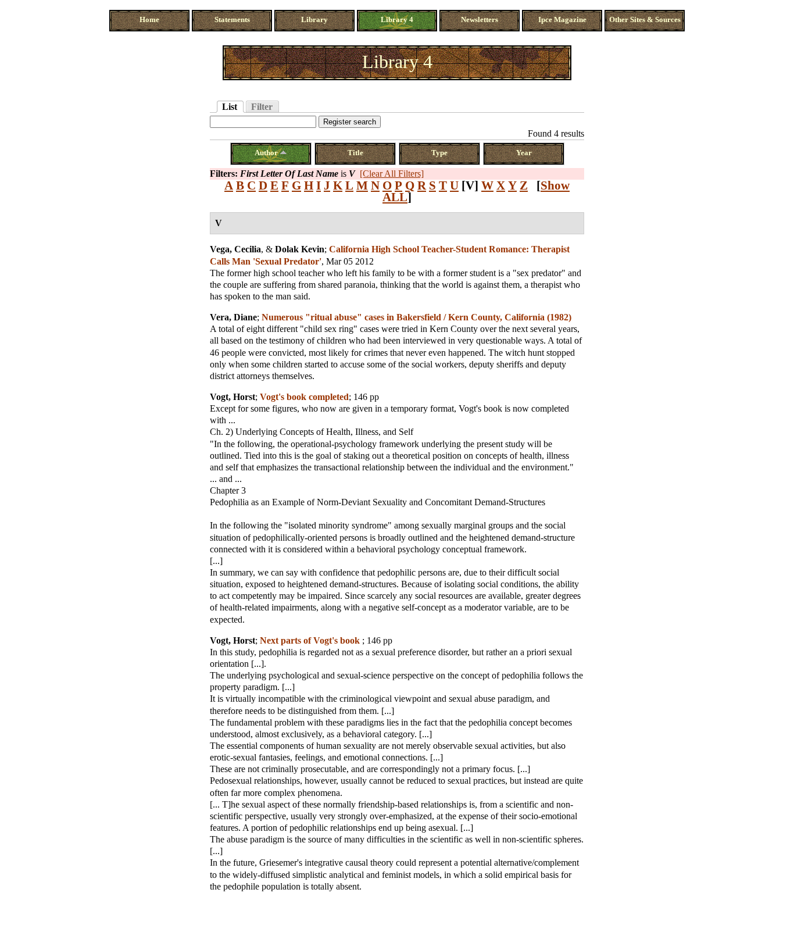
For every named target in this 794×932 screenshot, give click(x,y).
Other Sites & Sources (645, 20)
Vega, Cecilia (235, 249)
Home (149, 20)
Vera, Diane (233, 317)
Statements (232, 20)
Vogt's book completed (304, 397)
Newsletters (479, 20)
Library (314, 20)
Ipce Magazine (562, 20)
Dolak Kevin (299, 249)
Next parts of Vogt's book (311, 640)
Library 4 (397, 20)
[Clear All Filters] (392, 173)
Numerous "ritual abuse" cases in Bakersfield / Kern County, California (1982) (416, 317)
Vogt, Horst (232, 397)
